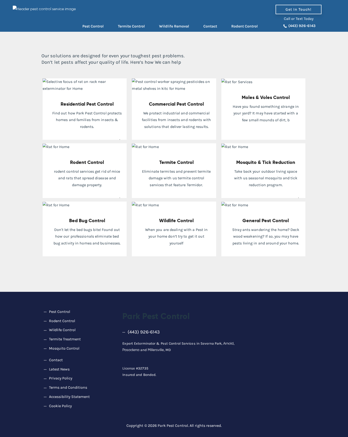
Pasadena (130, 350)
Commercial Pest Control (176, 104)
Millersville (156, 350)
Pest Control (93, 26)
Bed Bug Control (87, 220)
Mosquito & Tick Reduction (265, 162)
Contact (210, 26)
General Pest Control (265, 220)
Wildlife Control (176, 220)
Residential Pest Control (87, 104)
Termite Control (131, 26)
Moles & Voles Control (266, 97)
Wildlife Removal (174, 26)
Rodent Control (244, 26)
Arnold (228, 343)
